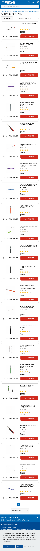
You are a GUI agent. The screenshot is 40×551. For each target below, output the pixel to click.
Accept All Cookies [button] (9, 546)
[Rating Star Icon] (20, 29)
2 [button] (21, 504)
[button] (29, 546)
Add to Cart (29, 36)
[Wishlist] (29, 2)
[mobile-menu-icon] (38, 18)
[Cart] (33, 2)
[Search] (36, 6)
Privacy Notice (8, 541)
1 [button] (18, 504)
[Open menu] (3, 2)
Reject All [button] (19, 546)
